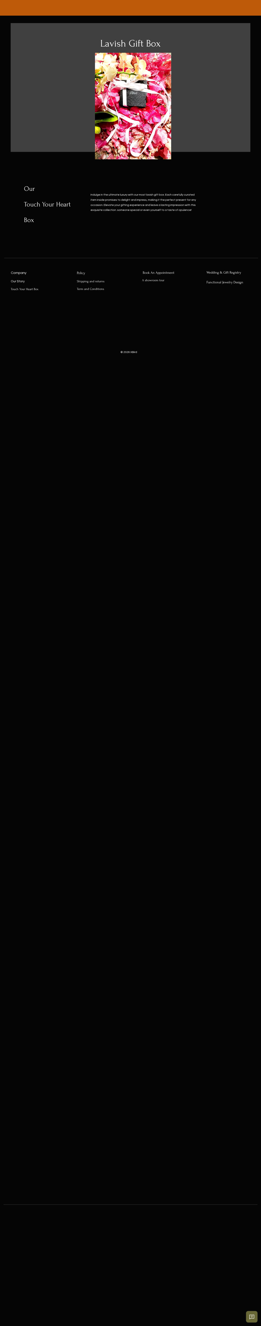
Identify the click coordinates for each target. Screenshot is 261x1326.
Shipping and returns (90, 281)
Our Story (18, 281)
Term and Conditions (90, 289)
